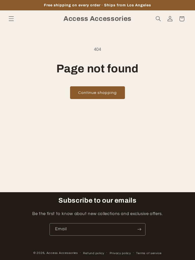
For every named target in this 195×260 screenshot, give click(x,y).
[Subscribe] (139, 229)
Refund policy (93, 253)
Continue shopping (97, 93)
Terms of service (149, 253)
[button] (11, 19)
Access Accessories (62, 253)
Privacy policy (120, 253)
